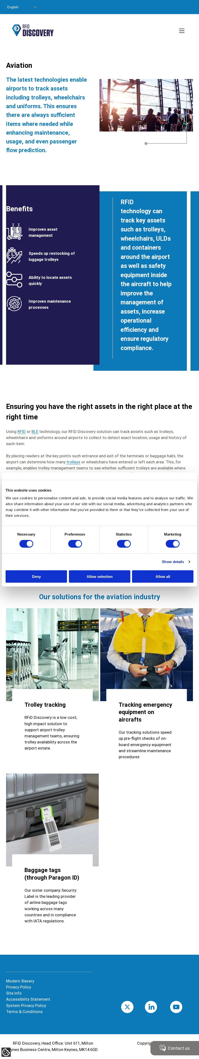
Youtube (183, 1007)
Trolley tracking (45, 704)
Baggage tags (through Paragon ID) (52, 874)
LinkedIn (158, 1007)
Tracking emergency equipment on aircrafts (145, 712)
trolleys (73, 461)
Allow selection (100, 576)
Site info (14, 993)
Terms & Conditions (24, 1011)
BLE (35, 431)
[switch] (75, 544)
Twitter (134, 1007)
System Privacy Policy (26, 1005)
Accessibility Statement (28, 999)
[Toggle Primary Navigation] (182, 31)
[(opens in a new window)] (52, 820)
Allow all (163, 576)
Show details (173, 562)
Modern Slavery (20, 981)
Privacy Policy (18, 987)
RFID (21, 431)
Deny (36, 576)
